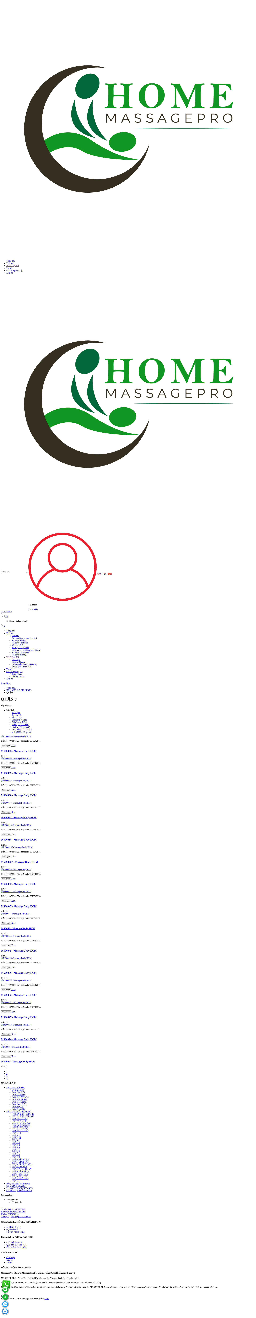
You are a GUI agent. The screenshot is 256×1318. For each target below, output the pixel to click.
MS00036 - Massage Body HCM (19, 972)
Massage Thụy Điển (20, 647)
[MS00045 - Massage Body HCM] (16, 936)
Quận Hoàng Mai (19, 1102)
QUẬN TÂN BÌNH (20, 1171)
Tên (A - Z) (16, 715)
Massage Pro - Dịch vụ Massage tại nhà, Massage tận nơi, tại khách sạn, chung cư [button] (38, 1273)
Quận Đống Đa (18, 1109)
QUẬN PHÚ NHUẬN (22, 1169)
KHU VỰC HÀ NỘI (15, 1087)
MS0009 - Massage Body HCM (18, 1061)
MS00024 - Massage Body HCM (19, 1039)
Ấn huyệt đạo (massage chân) (24, 638)
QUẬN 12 (16, 1138)
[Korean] (104, 573)
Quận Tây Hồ (17, 1107)
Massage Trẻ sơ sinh (20, 652)
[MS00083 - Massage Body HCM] (16, 736)
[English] (99, 573)
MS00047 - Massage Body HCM (19, 906)
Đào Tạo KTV (18, 676)
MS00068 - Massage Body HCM (19, 795)
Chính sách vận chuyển (16, 1247)
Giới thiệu (16, 659)
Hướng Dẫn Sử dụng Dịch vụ (24, 664)
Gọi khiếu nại (12, 1229)
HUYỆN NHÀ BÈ (20, 1128)
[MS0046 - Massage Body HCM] (15, 914)
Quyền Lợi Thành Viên (21, 667)
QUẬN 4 (16, 1145)
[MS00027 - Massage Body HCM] (16, 1002)
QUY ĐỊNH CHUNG (15, 1186)
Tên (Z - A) (16, 717)
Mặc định (16, 712)
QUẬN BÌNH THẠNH (22, 1164)
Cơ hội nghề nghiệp (14, 270)
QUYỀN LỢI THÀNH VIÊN (19, 1190)
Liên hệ (9, 273)
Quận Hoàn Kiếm (19, 1099)
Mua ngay (6, 746)
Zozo (47, 1298)
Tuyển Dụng (17, 674)
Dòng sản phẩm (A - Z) (21, 729)
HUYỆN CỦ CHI (19, 1119)
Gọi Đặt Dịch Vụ (13, 1227)
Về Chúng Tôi (12, 265)
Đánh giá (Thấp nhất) (21, 727)
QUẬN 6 (16, 1150)
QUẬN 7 (16, 1152)
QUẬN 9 (16, 1157)
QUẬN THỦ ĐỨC (20, 1176)
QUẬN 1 (16, 1181)
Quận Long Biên (19, 1104)
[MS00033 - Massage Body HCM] (16, 980)
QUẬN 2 (16, 1140)
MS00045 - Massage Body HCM (19, 950)
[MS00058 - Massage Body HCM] (16, 825)
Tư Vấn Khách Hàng (15, 1232)
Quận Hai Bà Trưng (20, 1097)
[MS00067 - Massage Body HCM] (16, 803)
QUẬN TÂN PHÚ (20, 1174)
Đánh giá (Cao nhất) (20, 724)
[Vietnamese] (110, 573)
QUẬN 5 (16, 1147)
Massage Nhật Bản (20, 643)
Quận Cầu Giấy (18, 1092)
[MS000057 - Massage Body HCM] (16, 847)
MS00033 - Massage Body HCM (19, 995)
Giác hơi (15, 635)
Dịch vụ (9, 263)
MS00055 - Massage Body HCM (19, 884)
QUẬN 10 (16, 1133)
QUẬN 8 (16, 1154)
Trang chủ (10, 261)
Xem (13, 745)
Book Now (6, 683)
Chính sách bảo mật (14, 1242)
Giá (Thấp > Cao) (19, 720)
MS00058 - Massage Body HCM (19, 839)
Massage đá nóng (19, 655)
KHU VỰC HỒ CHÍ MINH (18, 1111)
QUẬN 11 (16, 1135)
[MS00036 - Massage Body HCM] (16, 958)
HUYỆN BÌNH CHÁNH (23, 1114)
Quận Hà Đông (18, 1095)
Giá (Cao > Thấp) (19, 722)
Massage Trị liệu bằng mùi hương (26, 650)
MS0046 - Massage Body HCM (18, 928)
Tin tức (9, 268)
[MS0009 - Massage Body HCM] (15, 1047)
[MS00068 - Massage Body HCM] (16, 781)
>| (7, 1078)
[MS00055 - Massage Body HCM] (16, 869)
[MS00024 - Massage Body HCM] (16, 1025)
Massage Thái (17, 645)
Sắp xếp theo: (7, 706)
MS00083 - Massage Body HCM (19, 751)
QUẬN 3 (16, 1143)
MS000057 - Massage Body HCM (19, 861)
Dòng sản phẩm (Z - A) (21, 732)
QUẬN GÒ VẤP (19, 1166)
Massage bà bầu (18, 640)
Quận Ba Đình (18, 1090)
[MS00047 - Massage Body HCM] (16, 891)
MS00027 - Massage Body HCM (19, 1017)
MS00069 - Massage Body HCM (19, 773)
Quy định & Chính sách (16, 1245)
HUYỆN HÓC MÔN (21, 1123)
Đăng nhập (33, 609)
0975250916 (6, 612)
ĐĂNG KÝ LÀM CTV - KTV (19, 1188)
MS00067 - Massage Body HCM (19, 817)
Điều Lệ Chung (18, 662)
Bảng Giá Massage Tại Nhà (18, 1183)
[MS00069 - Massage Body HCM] (16, 758)
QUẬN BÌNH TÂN (20, 1159)
